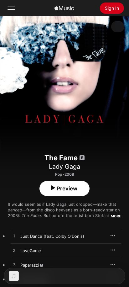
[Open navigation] (11, 8)
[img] (64, 8)
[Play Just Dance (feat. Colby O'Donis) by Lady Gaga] (14, 236)
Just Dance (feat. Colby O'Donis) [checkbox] (52, 236)
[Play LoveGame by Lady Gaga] (14, 250)
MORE (116, 216)
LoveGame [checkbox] (30, 250)
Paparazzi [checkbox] (29, 265)
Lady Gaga (64, 166)
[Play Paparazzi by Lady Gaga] (14, 265)
